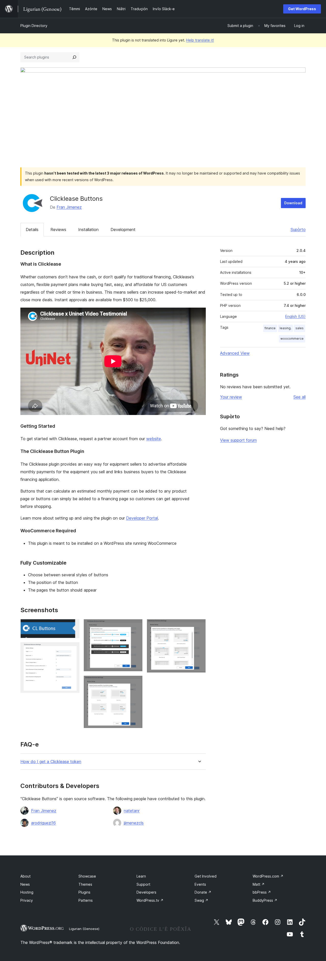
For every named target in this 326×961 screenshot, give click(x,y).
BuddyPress (265, 900)
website (153, 438)
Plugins (84, 892)
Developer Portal (142, 518)
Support (143, 884)
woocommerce (292, 338)
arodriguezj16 (43, 822)
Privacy (26, 900)
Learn (141, 876)
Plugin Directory (33, 25)
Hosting (26, 892)
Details (32, 229)
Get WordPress (302, 9)
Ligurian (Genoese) (84, 929)
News (25, 884)
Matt (259, 884)
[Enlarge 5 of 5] (198, 625)
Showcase (87, 876)
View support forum (238, 440)
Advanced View (235, 353)
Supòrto (298, 229)
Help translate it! (200, 40)
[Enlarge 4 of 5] (135, 682)
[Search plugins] (74, 57)
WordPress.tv (150, 900)
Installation (88, 229)
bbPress (262, 892)
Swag (201, 900)
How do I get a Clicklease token (50, 761)
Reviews (58, 229)
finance (270, 328)
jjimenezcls (134, 822)
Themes (85, 884)
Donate (203, 892)
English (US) (295, 316)
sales (299, 328)
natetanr (132, 810)
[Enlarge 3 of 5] (135, 625)
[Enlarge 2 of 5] (72, 649)
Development (123, 229)
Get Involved (205, 876)
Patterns (85, 900)
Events (200, 884)
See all (299, 396)
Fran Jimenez (69, 207)
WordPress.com (268, 876)
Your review (231, 396)
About (25, 876)
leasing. (285, 328)
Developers (146, 892)
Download (293, 203)
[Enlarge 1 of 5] (72, 625)
